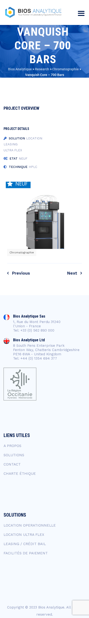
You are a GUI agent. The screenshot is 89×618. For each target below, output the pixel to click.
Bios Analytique (51, 607)
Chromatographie (21, 252)
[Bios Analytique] (33, 12)
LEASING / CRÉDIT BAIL (25, 544)
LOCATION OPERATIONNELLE (30, 525)
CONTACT (12, 464)
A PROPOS (12, 446)
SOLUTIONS (14, 455)
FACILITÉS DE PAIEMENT (26, 553)
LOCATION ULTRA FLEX (24, 534)
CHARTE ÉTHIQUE (20, 473)
